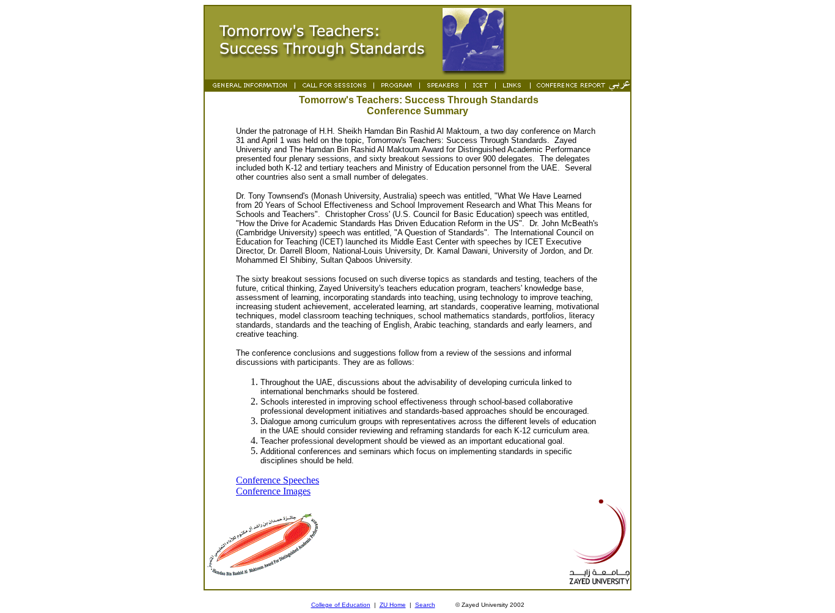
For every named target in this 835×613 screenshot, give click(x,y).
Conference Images (273, 491)
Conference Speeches (277, 480)
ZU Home (393, 604)
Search (425, 604)
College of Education (340, 604)
